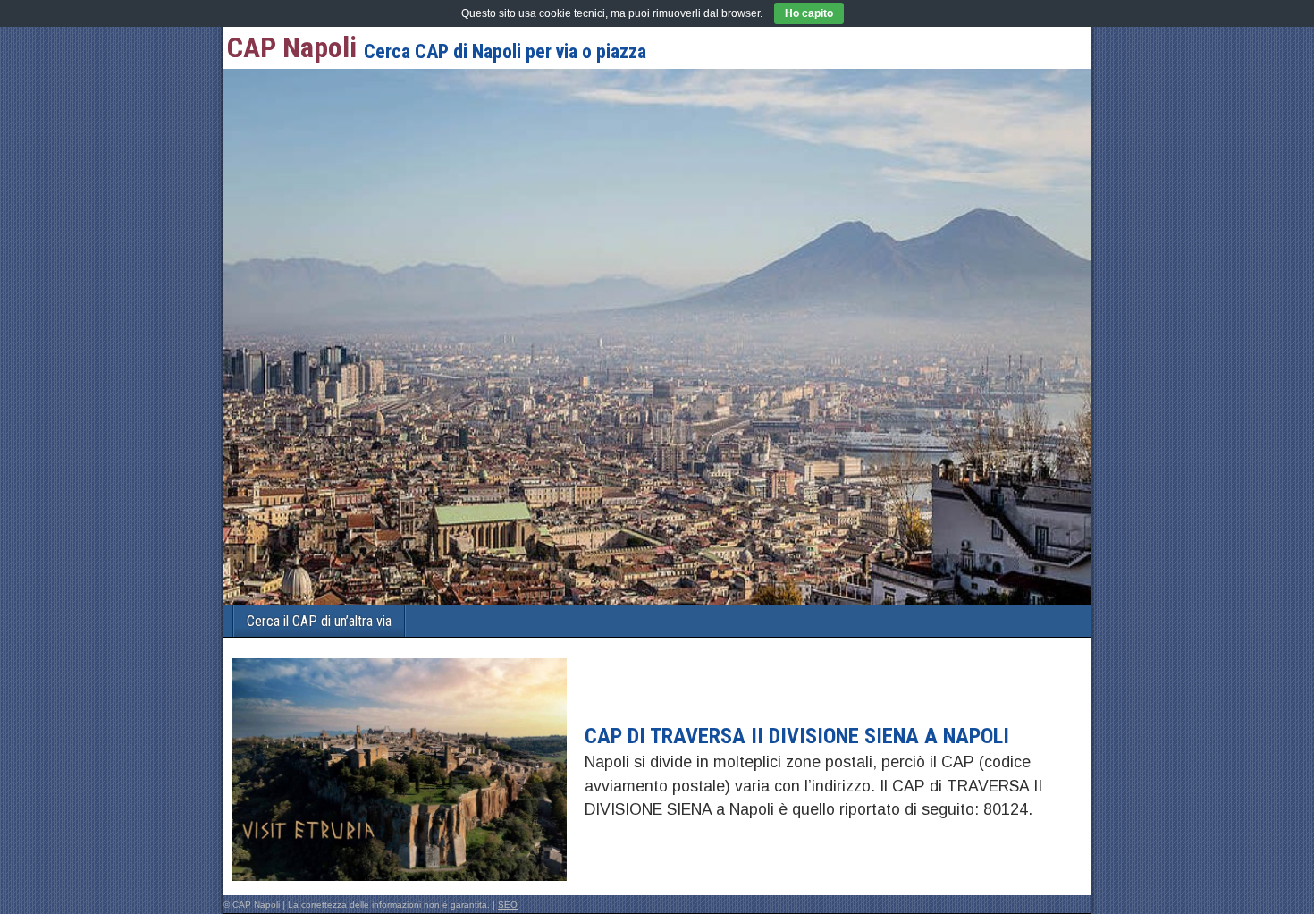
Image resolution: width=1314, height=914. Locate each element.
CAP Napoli (292, 47)
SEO (508, 905)
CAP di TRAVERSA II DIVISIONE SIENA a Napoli (797, 736)
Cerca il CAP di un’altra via (319, 621)
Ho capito (809, 13)
